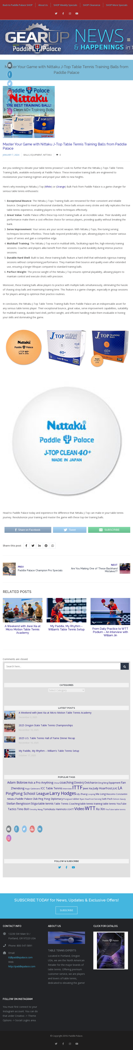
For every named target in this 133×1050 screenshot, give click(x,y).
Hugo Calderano (32, 788)
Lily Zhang (82, 794)
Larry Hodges (63, 793)
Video (79, 808)
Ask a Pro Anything (40, 782)
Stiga (34, 803)
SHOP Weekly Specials (65, 5)
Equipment (36, 154)
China (56, 783)
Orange (61, 186)
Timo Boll (23, 809)
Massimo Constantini (116, 794)
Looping (91, 794)
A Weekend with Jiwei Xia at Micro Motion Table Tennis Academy (23, 629)
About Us (43, 5)
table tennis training (91, 803)
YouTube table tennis (115, 809)
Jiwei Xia (87, 788)
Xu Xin (100, 809)
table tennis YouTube (114, 803)
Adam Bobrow (17, 782)
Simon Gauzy (119, 799)
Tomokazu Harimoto (55, 809)
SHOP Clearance (91, 5)
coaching (67, 782)
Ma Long (101, 794)
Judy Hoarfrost (102, 788)
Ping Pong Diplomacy (50, 798)
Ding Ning (103, 782)
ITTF (77, 787)
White (48, 186)
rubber (75, 798)
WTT (90, 808)
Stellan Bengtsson (18, 803)
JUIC (115, 788)
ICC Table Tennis (51, 788)
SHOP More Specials (116, 5)
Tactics (12, 809)
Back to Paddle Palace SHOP (18, 5)
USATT (70, 809)
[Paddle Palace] (63, 40)
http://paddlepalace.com (21, 966)
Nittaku (47, 154)
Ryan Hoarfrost (87, 799)
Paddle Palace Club (26, 798)
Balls (26, 154)
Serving (97, 799)
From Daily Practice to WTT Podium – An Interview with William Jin (110, 632)
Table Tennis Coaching (66, 803)
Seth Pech (107, 798)
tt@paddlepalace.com (20, 957)
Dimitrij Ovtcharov (86, 782)
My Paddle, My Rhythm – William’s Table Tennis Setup (66, 627)
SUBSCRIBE (66, 910)
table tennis (46, 803)
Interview (67, 788)
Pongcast (67, 799)
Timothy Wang (36, 809)
